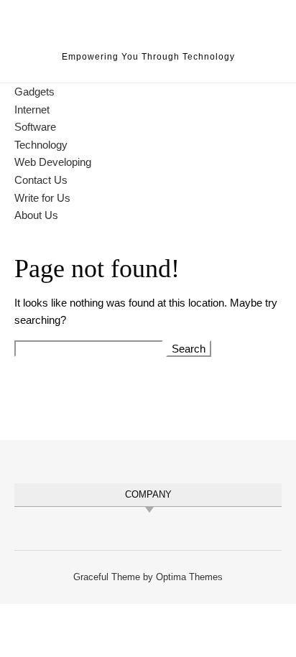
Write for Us (42, 198)
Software (35, 127)
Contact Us (41, 180)
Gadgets (34, 91)
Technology (41, 145)
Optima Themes (189, 577)
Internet (32, 109)
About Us (36, 215)
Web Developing (52, 162)
